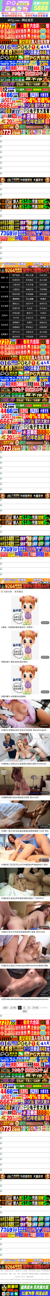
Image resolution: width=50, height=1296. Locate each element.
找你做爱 (43, 294)
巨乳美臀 (43, 285)
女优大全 (29, 318)
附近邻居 (16, 294)
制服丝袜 (29, 289)
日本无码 (43, 275)
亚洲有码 (16, 280)
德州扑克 (43, 304)
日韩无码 (43, 337)
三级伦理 (16, 285)
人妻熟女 (16, 289)
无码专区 (4, 325)
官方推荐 (4, 306)
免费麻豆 (16, 327)
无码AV (5, 315)
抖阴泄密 (43, 327)
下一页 (35, 1008)
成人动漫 (43, 280)
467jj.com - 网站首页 (20, 20)
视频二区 (4, 287)
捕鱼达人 (16, 304)
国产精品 (16, 275)
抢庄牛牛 (29, 304)
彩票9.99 (16, 308)
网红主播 (29, 275)
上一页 (13, 1008)
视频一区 (4, 278)
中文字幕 (29, 285)
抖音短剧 (16, 313)
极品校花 (16, 337)
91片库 (16, 318)
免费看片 (16, 322)
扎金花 (29, 308)
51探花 (43, 313)
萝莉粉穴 (29, 327)
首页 (5, 1008)
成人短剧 (43, 332)
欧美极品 (29, 280)
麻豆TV (30, 313)
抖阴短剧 (29, 337)
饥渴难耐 (29, 294)
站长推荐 (4, 297)
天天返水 (43, 308)
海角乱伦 (43, 322)
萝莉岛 (43, 318)
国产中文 (16, 332)
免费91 (30, 322)
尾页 (24, 1011)
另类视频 (43, 289)
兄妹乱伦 (29, 332)
